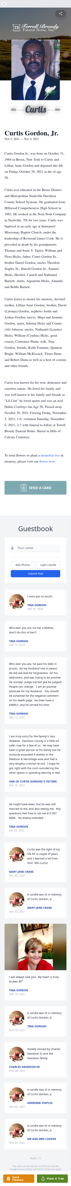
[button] (35, 947)
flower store (47, 461)
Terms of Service (46, 1169)
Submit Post (35, 573)
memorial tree (50, 455)
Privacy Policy (25, 1169)
